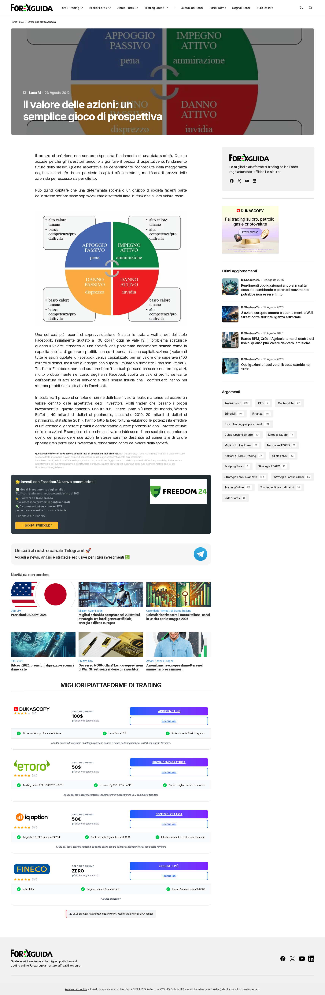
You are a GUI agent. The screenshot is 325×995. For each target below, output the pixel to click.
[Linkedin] (254, 181)
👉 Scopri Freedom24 (36, 525)
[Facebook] (231, 181)
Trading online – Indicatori (280, 487)
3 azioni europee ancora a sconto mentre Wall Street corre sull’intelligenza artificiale (277, 315)
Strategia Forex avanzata (42, 21)
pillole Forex (282, 456)
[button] (301, 7)
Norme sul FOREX (281, 445)
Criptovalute (289, 403)
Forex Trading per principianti (246, 424)
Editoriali (233, 413)
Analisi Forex (236, 403)
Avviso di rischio (76, 989)
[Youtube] (247, 181)
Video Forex (234, 498)
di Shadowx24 (250, 279)
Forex (21, 21)
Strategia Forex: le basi (292, 477)
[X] (239, 181)
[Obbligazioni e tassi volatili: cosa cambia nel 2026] (230, 366)
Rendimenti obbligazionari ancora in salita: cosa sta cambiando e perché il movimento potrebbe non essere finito (275, 289)
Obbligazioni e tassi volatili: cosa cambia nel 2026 (275, 367)
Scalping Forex (236, 466)
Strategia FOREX (271, 466)
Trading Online (237, 487)
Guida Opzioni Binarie (241, 435)
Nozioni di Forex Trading (243, 456)
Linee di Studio (280, 435)
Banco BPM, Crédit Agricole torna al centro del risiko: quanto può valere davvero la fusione (277, 341)
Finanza (260, 413)
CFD (263, 403)
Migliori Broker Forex (240, 445)
